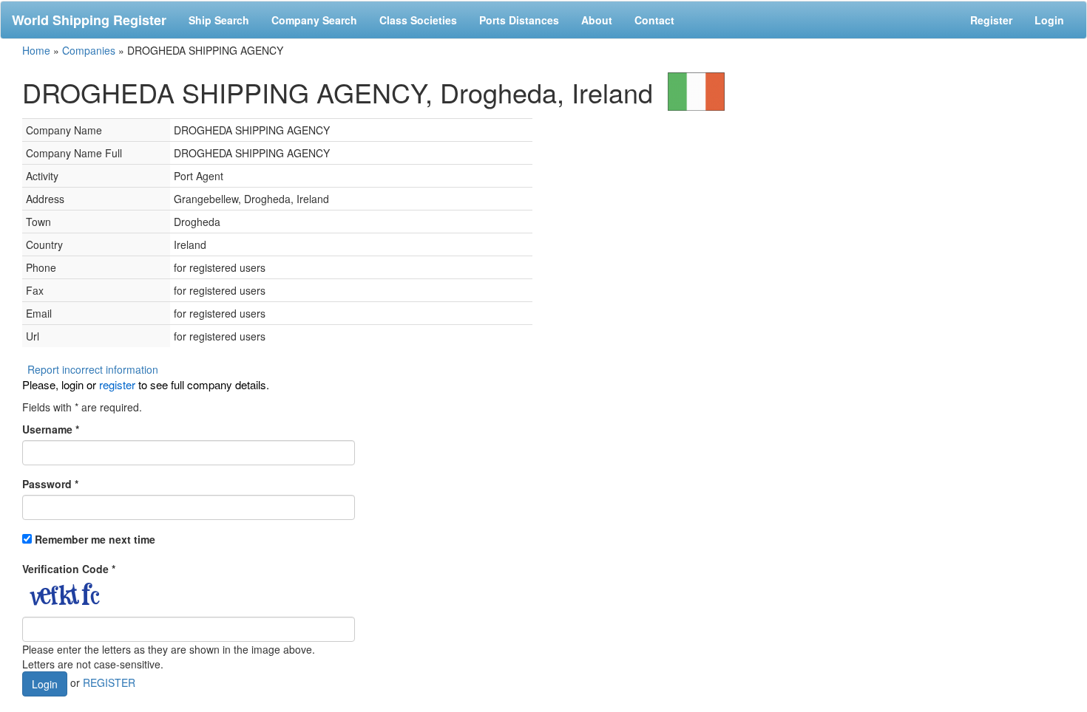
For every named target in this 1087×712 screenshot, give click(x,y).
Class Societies (418, 20)
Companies (88, 50)
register (117, 384)
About (596, 20)
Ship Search (219, 20)
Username (50, 429)
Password (50, 483)
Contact (654, 20)
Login (1049, 20)
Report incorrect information (92, 369)
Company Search (314, 20)
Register (991, 20)
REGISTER (109, 682)
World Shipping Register (89, 20)
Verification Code (68, 568)
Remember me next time (95, 539)
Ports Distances (519, 20)
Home (36, 50)
